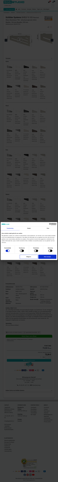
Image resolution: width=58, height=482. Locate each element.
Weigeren (28, 256)
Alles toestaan (47, 256)
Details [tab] (29, 228)
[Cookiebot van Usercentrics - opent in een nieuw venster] (50, 224)
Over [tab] (48, 228)
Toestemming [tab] (10, 228)
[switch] (22, 251)
